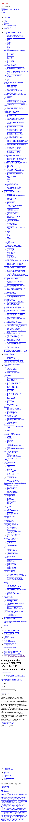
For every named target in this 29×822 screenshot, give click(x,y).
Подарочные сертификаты (11, 109)
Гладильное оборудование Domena (13, 322)
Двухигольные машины (13, 198)
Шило (8, 447)
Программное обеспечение (11, 362)
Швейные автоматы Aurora (14, 244)
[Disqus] (14, 747)
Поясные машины (11, 214)
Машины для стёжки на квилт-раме (16, 101)
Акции (5, 21)
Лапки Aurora (10, 53)
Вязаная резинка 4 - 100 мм (14, 586)
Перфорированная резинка (14, 593)
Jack (8, 232)
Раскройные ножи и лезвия (14, 418)
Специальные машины (13, 220)
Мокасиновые (10, 226)
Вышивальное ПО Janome (13, 152)
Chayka (9, 45)
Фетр (5, 415)
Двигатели (9, 96)
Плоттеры (6, 105)
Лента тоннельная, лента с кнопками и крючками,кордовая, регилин (17, 576)
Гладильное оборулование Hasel (12, 326)
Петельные (10, 203)
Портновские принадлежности (12, 434)
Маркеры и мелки (11, 431)
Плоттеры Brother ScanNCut (14, 107)
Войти (2, 10)
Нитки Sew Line (11, 402)
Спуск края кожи (11, 213)
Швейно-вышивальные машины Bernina (17, 141)
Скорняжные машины (12, 206)
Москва (3, 8)
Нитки (5, 376)
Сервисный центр (11, 25)
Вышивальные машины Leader (15, 133)
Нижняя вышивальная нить (14, 174)
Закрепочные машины (13, 208)
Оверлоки (6, 50)
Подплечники (10, 521)
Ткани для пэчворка (12, 422)
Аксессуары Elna (11, 87)
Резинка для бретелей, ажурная (15, 574)
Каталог (3, 12)
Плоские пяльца (11, 166)
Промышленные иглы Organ (14, 264)
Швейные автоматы (9, 242)
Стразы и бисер (8, 596)
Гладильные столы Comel (13, 306)
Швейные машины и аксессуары (12, 32)
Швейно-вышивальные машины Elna (16, 144)
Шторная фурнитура (9, 570)
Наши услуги (7, 773)
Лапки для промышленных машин (16, 270)
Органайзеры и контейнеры (14, 458)
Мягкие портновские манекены (12, 372)
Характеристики (5, 723)
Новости (6, 779)
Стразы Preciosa (8, 610)
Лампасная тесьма (11, 530)
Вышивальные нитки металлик (15, 173)
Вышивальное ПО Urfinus (13, 148)
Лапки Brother (10, 56)
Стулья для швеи (11, 257)
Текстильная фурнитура (10, 523)
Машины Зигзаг (11, 209)
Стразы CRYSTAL (9, 601)
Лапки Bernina (10, 54)
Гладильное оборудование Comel (12, 303)
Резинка (6, 582)
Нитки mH (9, 400)
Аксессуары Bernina (12, 85)
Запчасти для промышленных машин (13, 277)
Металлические (11, 465)
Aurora (8, 39)
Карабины (9, 496)
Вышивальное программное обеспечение (15, 145)
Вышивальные (11, 223)
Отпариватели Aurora (12, 320)
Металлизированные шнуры (14, 559)
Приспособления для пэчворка (15, 420)
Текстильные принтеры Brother (12, 621)
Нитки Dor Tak (11, 397)
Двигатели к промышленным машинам (14, 260)
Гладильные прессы (9, 307)
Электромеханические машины (15, 35)
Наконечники (10, 499)
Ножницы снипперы (12, 412)
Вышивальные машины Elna (14, 129)
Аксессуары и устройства (13, 161)
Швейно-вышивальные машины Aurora (17, 140)
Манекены (6, 365)
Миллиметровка (11, 433)
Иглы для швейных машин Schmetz (16, 68)
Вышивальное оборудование (11, 111)
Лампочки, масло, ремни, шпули (12, 75)
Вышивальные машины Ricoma (15, 134)
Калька (9, 427)
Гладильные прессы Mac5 (13, 347)
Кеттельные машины (20, 361)
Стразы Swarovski (8, 597)
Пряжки (9, 503)
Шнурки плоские (11, 567)
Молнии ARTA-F (11, 470)
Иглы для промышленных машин (16, 261)
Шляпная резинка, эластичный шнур (16, 589)
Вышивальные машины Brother (15, 127)
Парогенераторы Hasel (13, 329)
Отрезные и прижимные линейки (16, 285)
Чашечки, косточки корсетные (15, 579)
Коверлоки (12, 351)
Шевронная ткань (8, 190)
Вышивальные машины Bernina (15, 126)
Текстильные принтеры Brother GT (16, 295)
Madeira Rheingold (11, 183)
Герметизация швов (12, 221)
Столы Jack (10, 255)
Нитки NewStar (11, 401)
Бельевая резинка (11, 585)
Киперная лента (11, 539)
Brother (9, 43)
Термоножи (10, 282)
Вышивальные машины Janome (15, 130)
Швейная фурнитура (9, 462)
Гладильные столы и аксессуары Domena (17, 325)
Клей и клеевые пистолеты (11, 451)
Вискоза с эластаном (12, 519)
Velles (8, 241)
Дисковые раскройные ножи (14, 279)
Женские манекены (12, 368)
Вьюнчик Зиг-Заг (11, 527)
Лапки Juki (10, 58)
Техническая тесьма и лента (11, 538)
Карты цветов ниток (12, 405)
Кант (8, 546)
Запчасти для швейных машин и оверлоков (15, 94)
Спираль (9, 466)
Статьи (5, 776)
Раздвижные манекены (10, 367)
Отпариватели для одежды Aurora (16, 313)
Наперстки (10, 441)
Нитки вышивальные (12, 387)
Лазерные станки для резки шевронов (17, 116)
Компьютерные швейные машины (16, 38)
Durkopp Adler (10, 230)
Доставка (10, 722)
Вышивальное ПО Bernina (14, 150)
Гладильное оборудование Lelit (12, 333)
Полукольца (10, 502)
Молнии (6, 463)
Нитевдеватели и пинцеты (14, 443)
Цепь (8, 507)
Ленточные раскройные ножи (15, 284)
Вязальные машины (9, 354)
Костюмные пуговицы (13, 481)
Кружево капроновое (12, 553)
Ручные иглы (10, 444)
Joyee (8, 235)
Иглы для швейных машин (11, 65)
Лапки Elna (10, 57)
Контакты (6, 28)
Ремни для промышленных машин (16, 273)
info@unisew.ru (4, 9)
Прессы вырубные (12, 292)
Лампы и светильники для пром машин (17, 275)
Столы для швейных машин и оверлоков (17, 71)
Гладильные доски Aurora (13, 317)
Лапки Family (10, 61)
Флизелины (10, 512)
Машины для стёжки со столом (15, 100)
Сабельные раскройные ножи (14, 281)
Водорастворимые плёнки (14, 187)
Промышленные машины (10, 192)
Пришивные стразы (12, 600)
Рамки (8, 505)
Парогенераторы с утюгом (11, 308)
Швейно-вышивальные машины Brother (17, 143)
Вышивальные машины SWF (14, 136)
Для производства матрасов (14, 216)
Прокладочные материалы (11, 510)
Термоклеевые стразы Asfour (14, 606)
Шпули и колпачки (12, 80)
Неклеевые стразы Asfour (13, 607)
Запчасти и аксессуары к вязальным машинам (14, 363)
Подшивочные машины (13, 212)
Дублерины (10, 514)
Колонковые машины (12, 210)
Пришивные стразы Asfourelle (15, 608)
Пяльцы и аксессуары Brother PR (12, 155)
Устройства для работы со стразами (13, 617)
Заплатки (9, 438)
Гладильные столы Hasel (13, 328)
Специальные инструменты (14, 445)
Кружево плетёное (12, 550)
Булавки (9, 436)
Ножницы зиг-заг (11, 411)
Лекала (9, 430)
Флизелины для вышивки (13, 188)
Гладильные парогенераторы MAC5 (16, 342)
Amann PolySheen (11, 176)
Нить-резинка (10, 389)
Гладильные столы (19, 307)
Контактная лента (11, 541)
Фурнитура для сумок (9, 494)
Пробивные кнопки (12, 487)
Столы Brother (10, 249)
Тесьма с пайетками (12, 535)
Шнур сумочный (11, 564)
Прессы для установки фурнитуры (16, 288)
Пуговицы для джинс (12, 480)
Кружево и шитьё (11, 554)
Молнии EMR (10, 472)
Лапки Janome (10, 60)
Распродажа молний (12, 477)
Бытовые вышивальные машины (15, 118)
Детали (9, 97)
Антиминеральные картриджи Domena (17, 324)
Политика (3, 784)
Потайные (9, 469)
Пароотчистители (22, 308)
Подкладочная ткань (9, 516)
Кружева (6, 548)
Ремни (8, 79)
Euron (8, 179)
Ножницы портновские (13, 408)
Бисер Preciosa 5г (11, 615)
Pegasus (9, 238)
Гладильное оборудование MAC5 (12, 340)
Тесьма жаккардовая (12, 528)
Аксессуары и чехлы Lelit (13, 339)
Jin (7, 234)
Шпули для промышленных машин (16, 271)
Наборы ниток (10, 404)
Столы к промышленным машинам (13, 246)
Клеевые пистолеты (12, 452)
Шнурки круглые (11, 568)
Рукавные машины (12, 219)
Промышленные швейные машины (13, 191)
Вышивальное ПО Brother (13, 151)
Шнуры (6, 557)
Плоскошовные (11, 201)
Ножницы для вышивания (14, 409)
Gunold (9, 181)
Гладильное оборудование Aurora (12, 315)
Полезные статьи (11, 27)
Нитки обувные (11, 380)
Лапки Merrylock (11, 64)
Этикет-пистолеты (12, 449)
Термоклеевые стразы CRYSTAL (15, 603)
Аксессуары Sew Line (12, 92)
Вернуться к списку (6, 672)
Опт (5, 20)
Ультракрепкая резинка (13, 595)
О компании (7, 772)
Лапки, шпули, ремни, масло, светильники (15, 266)
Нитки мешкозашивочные (14, 382)
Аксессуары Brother (12, 86)
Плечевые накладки (9, 520)
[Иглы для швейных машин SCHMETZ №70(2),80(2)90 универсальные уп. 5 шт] (16, 676)
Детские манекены (12, 371)
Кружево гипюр (11, 556)
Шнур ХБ (9, 560)
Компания (6, 23)
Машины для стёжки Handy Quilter (16, 103)
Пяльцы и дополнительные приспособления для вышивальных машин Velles (15, 163)
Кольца (9, 498)
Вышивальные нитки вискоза (14, 172)
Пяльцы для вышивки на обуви (15, 159)
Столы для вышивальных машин (15, 72)
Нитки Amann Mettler (12, 394)
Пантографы (10, 165)
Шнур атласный (11, 566)
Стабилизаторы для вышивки (11, 184)
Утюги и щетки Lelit (12, 336)
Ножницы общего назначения (15, 413)
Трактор (9, 467)
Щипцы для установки (13, 492)
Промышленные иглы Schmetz (15, 263)
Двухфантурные (11, 358)
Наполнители (10, 423)
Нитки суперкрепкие (12, 383)
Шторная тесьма (11, 571)
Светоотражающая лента (13, 534)
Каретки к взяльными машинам (13, 360)
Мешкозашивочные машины (14, 205)
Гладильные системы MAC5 (14, 343)
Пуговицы (6, 478)
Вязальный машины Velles (11, 360)
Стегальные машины (12, 224)
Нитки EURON (11, 390)
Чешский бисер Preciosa (10, 612)
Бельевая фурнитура (9, 572)
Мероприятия (7, 775)
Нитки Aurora (10, 396)
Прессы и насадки (11, 488)
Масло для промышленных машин (16, 274)
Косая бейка (10, 542)
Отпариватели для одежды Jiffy (15, 314)
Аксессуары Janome (12, 89)
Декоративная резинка (13, 583)
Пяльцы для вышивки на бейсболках (16, 158)
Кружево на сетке (11, 552)
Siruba (8, 239)
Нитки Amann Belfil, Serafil (14, 393)
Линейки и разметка (9, 425)
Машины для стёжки (9, 98)
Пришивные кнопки (12, 485)
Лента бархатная (11, 525)
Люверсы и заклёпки (12, 491)
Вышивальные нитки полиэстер (15, 170)
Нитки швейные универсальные (15, 378)
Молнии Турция (11, 474)
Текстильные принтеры (10, 293)
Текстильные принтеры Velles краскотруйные (15, 297)
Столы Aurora (10, 248)
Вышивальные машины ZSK (14, 115)
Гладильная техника (9, 299)
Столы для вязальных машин (14, 74)
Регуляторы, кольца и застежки (15, 578)
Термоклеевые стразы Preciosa (15, 611)
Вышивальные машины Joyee (14, 132)
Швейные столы (8, 69)
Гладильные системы (9, 310)
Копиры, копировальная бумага (15, 426)
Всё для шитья (7, 375)
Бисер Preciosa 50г (11, 614)
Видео (11, 723)
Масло (8, 78)
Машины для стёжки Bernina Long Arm (17, 104)
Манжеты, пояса (11, 592)
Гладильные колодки (9, 300)
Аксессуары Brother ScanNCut (15, 108)
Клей (8, 454)
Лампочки (9, 76)
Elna (8, 46)
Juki (8, 49)
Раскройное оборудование (11, 278)
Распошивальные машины (11, 350)
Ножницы (6, 407)
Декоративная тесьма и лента (11, 524)
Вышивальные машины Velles (15, 137)
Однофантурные (11, 357)
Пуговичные (10, 202)
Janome (9, 47)
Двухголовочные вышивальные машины (17, 114)
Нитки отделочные (12, 379)
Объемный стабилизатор (13, 185)
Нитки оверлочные (12, 386)
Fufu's (8, 180)
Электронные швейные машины (15, 36)
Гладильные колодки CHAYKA (15, 302)
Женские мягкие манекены (14, 373)
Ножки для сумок (11, 501)
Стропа (9, 506)
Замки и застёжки (11, 495)
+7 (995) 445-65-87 (5, 6)
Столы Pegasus (11, 252)
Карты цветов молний (13, 473)
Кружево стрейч (11, 549)
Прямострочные (11, 194)
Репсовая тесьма (11, 532)
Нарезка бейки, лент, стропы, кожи (16, 227)
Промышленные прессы (10, 286)
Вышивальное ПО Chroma (14, 147)
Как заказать (7, 17)
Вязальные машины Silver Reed (12, 355)
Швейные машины (9, 33)
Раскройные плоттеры (9, 618)
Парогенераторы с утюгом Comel (15, 304)
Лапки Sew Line (11, 62)
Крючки (9, 489)
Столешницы (10, 259)
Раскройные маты (11, 416)
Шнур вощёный (11, 561)
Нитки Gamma (10, 384)
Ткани (5, 459)
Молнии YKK (10, 476)
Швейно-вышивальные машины (12, 138)
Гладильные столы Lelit (13, 337)
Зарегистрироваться (9, 10)
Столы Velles (10, 256)
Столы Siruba (10, 253)
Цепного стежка (11, 217)
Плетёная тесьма (11, 536)
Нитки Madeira (11, 398)
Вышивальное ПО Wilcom (14, 154)
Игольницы (10, 440)
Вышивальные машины (10, 112)
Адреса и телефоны (14, 9)
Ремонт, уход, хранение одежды (15, 448)
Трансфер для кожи (12, 545)
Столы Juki (10, 250)
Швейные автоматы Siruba (14, 245)
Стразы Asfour (7, 604)
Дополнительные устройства (14, 168)
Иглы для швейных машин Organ (15, 67)
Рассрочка (15, 722)
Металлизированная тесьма (14, 531)
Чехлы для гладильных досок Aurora (16, 318)
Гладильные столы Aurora (13, 321)
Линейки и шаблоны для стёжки (15, 419)
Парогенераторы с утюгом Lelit (15, 335)
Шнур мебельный (11, 563)
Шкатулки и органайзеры (10, 455)
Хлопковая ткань (11, 460)
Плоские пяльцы (11, 156)
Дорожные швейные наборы (14, 456)
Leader (23, 353)
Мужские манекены (12, 369)
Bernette (9, 42)
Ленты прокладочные (12, 513)
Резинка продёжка (11, 590)
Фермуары (9, 509)
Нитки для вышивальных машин (12, 169)
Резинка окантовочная (13, 581)
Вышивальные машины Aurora (15, 125)
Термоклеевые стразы (12, 599)
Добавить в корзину (6, 693)
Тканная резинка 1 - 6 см (13, 588)
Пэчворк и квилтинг (12, 415)
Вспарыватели (10, 437)
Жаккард (9, 517)
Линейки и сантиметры (13, 429)
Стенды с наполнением (13, 391)
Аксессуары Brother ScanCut (14, 93)
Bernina (9, 40)
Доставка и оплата (8, 18)
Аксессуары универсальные (14, 90)
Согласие (9, 784)
